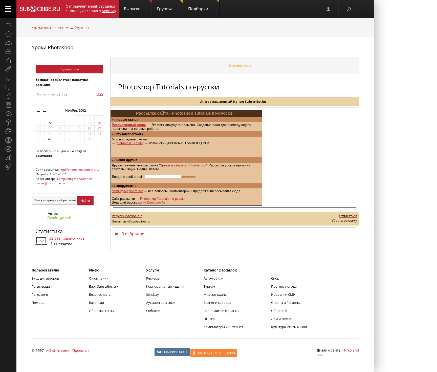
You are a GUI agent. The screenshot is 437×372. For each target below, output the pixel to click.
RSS (100, 93)
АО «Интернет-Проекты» (67, 350)
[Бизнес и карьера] (8, 52)
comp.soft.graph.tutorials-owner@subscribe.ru (65, 181)
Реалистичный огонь (129, 125)
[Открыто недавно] (8, 34)
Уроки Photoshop (52, 47)
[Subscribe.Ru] (39, 9)
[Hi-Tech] (8, 78)
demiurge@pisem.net (127, 191)
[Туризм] (8, 149)
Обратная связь (101, 310)
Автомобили (213, 278)
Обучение (81, 28)
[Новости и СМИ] (8, 105)
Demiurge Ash (59, 217)
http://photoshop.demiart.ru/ (79, 169)
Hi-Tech (209, 318)
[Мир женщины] (8, 69)
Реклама (153, 278)
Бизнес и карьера (217, 302)
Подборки (198, 9)
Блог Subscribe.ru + (104, 286)
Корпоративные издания (165, 286)
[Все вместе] (8, 25)
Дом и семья (281, 318)
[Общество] (8, 113)
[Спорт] (8, 131)
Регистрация (42, 286)
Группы (164, 9)
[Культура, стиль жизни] (8, 96)
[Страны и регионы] (8, 140)
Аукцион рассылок (161, 302)
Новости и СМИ (283, 294)
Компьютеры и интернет (50, 28)
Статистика (49, 231)
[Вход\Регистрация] (329, 9)
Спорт (276, 278)
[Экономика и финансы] (8, 158)
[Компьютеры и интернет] (8, 87)
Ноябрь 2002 (75, 110)
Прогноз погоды (284, 286)
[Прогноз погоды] (8, 122)
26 (49, 139)
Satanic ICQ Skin (130, 143)
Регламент (40, 294)
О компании (98, 278)
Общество (279, 310)
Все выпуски (240, 65)
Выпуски (132, 9)
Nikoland (351, 350)
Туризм (209, 286)
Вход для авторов (45, 278)
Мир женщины (215, 294)
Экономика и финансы (221, 310)
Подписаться (69, 69)
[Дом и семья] (8, 60)
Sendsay (152, 294)
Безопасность (100, 294)
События (153, 310)
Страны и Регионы (285, 302)
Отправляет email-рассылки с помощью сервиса (91, 8)
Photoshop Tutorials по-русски (162, 199)
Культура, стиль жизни (289, 327)
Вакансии (96, 302)
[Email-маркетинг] (8, 166)
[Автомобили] (8, 43)
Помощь (39, 302)
